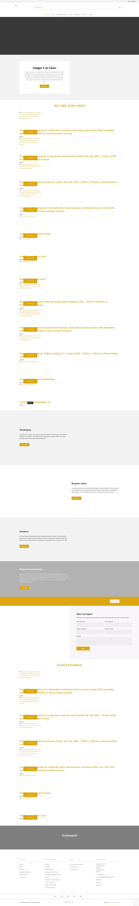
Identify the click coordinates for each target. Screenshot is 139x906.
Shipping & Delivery (24, 872)
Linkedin (98, 882)
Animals (47, 864)
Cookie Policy (74, 869)
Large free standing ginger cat (34, 402)
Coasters (47, 867)
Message (78, 636)
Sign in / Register (132, 1)
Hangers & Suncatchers (51, 872)
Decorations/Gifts (50, 887)
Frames (47, 877)
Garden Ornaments (50, 885)
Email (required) (109, 621)
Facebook (99, 880)
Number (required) (81, 629)
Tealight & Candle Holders (52, 880)
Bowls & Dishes (49, 869)
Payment (22, 869)
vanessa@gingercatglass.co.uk (106, 877)
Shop (20, 867)
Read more (30, 402)
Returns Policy (23, 874)
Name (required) (80, 621)
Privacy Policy (74, 867)
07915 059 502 (101, 874)
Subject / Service (109, 629)
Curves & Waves (49, 882)
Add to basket (30, 132)
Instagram (99, 885)
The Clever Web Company (113, 902)
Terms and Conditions (76, 864)
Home (21, 864)
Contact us (22, 877)
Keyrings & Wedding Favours (53, 874)
